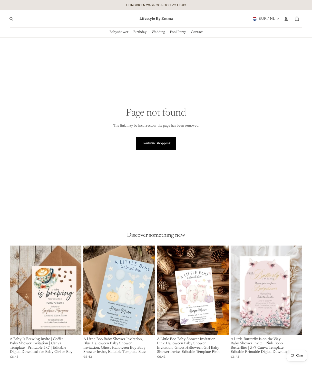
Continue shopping (156, 143)
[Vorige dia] (17, 290)
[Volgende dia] (74, 290)
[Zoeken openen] (11, 18)
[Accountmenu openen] (286, 18)
